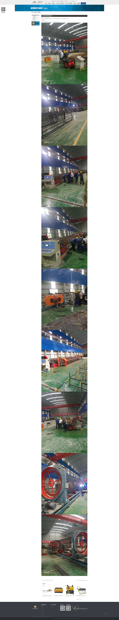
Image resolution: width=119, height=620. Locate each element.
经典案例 (39, 12)
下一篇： (81, 580)
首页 (46, 3)
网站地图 (73, 618)
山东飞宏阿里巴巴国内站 (38, 616)
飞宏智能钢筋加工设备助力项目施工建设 (48, 595)
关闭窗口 (78, 599)
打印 (80, 599)
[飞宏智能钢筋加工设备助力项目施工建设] (48, 585)
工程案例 (35, 12)
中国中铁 (44, 616)
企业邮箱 (38, 24)
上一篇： (47, 580)
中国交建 (50, 616)
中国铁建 (47, 616)
